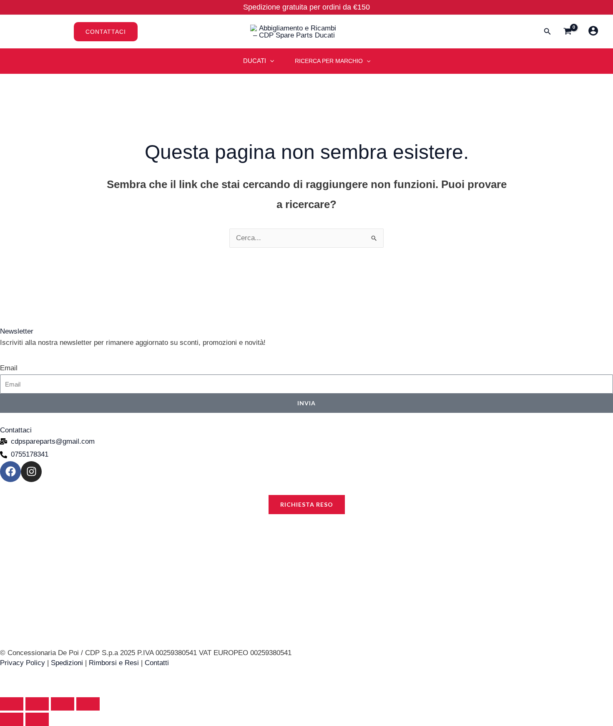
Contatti (157, 663)
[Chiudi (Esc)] (88, 704)
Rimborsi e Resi (114, 663)
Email (9, 368)
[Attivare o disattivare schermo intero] (37, 704)
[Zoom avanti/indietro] (11, 704)
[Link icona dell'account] (593, 30)
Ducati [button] (254, 60)
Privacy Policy (22, 663)
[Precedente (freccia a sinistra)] (11, 719)
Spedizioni (67, 663)
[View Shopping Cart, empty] (567, 32)
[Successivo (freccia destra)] (37, 719)
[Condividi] (62, 704)
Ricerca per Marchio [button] (329, 61)
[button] (158, 31)
